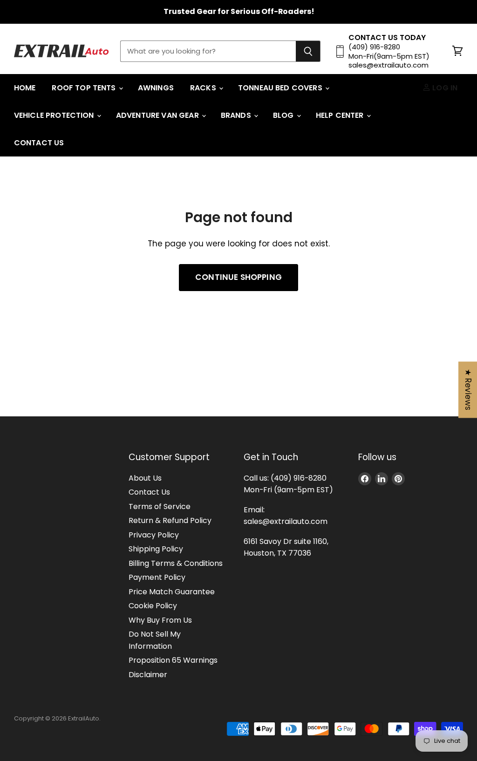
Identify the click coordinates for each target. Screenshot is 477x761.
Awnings (156, 87)
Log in (443, 87)
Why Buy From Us (160, 620)
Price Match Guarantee (172, 591)
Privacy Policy (154, 535)
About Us (145, 478)
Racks (204, 87)
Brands (237, 115)
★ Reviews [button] (468, 389)
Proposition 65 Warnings (173, 660)
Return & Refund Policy (170, 520)
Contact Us (39, 142)
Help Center (341, 115)
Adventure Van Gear (158, 115)
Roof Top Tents (84, 87)
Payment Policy (157, 577)
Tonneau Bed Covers (281, 87)
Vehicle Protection (55, 115)
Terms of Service (160, 506)
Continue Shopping (238, 277)
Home (25, 87)
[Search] (308, 51)
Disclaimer (148, 674)
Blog (284, 115)
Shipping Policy (156, 549)
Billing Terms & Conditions (176, 563)
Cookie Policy (153, 605)
